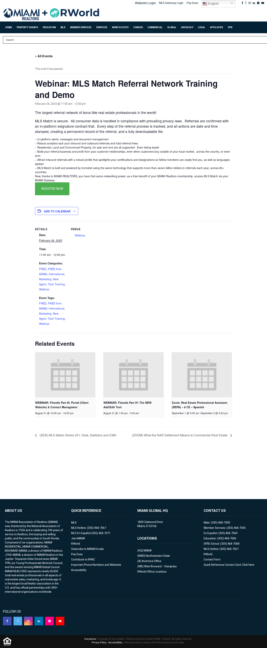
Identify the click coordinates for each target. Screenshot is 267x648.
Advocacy (187, 27)
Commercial (155, 27)
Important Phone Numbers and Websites (96, 564)
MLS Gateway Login (171, 2)
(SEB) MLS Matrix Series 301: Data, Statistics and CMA (77, 435)
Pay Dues (192, 2)
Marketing (45, 279)
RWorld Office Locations (152, 571)
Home (8, 27)
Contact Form (212, 559)
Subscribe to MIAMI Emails (87, 548)
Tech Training (56, 284)
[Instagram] (28, 621)
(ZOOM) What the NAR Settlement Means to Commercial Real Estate (180, 435)
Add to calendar (57, 211)
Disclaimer (90, 639)
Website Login (145, 3)
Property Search (27, 27)
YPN (230, 27)
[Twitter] (17, 621)
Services (101, 27)
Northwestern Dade (158, 555)
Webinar (44, 289)
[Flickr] (49, 621)
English (213, 3)
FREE (42, 269)
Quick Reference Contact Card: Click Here (229, 564)
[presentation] (65, 374)
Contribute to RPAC (83, 559)
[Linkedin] (39, 621)
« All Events (44, 56)
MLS (63, 27)
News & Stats (120, 27)
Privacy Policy (99, 642)
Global (171, 27)
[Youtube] (60, 621)
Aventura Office (151, 561)
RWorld (75, 543)
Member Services (80, 27)
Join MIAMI (78, 538)
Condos (138, 27)
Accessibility (78, 570)
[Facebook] (7, 621)
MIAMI (147, 550)
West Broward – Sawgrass (160, 566)
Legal (201, 27)
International (56, 274)
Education (49, 27)
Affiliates (216, 27)
